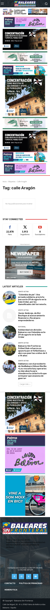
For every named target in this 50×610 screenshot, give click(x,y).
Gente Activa (23, 291)
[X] (28, 576)
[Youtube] (35, 576)
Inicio (5, 181)
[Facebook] (14, 576)
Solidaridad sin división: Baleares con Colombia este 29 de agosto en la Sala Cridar (31, 333)
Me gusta (10, 226)
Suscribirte (40, 226)
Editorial (22, 327)
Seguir (25, 226)
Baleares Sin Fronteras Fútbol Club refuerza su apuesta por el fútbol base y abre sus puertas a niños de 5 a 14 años (32, 351)
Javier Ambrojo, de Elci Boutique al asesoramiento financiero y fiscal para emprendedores (31, 317)
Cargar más (24, 384)
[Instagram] (21, 576)
